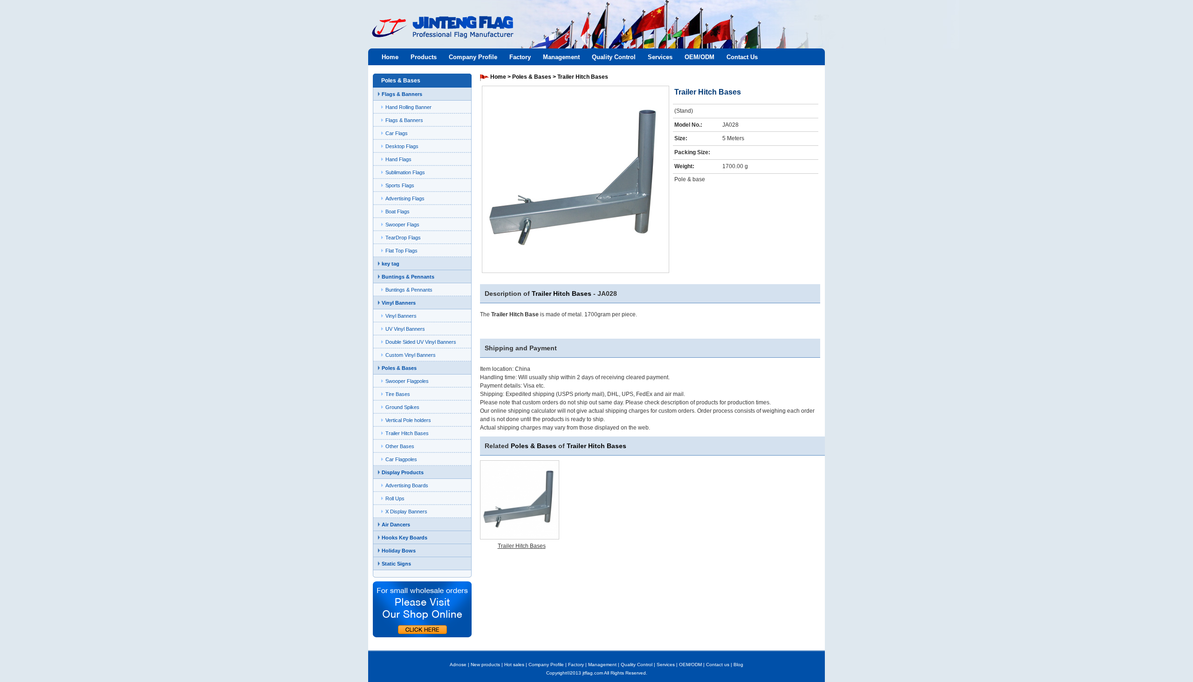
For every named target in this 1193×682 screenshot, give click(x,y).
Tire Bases (397, 394)
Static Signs (396, 563)
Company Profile (473, 57)
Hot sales (514, 664)
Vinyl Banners (399, 303)
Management (561, 57)
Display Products (403, 472)
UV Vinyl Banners (405, 329)
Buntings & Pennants (408, 277)
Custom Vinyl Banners (410, 355)
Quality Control (614, 57)
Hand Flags (398, 159)
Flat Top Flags (401, 250)
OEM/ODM (699, 57)
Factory (520, 57)
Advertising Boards (406, 485)
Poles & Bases (399, 368)
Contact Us (742, 57)
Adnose (458, 664)
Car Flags (396, 133)
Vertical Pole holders (408, 420)
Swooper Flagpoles (407, 381)
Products (424, 57)
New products (485, 664)
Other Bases (399, 446)
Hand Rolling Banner (408, 107)
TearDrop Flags (403, 237)
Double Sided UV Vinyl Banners (420, 342)
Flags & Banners (402, 94)
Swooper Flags (402, 224)
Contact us (717, 664)
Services (660, 57)
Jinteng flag (438, 35)
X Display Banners (406, 511)
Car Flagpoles (401, 459)
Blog (738, 664)
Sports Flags (399, 185)
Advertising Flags (405, 198)
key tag (390, 263)
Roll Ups (395, 498)
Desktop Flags (401, 146)
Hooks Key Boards (404, 537)
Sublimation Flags (405, 172)
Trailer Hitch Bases (407, 433)
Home (390, 57)
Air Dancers (396, 524)
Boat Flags (397, 211)
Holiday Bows (399, 550)
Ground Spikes (402, 407)
